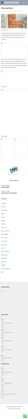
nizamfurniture (8, 323)
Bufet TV (3, 207)
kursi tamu (4, 244)
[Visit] (14, 169)
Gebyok (3, 220)
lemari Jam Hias (5, 251)
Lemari (3, 248)
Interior (3, 224)
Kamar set (3, 227)
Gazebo (3, 217)
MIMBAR (3, 265)
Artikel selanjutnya (5, 191)
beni (4, 11)
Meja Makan (20, 11)
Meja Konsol (4, 255)
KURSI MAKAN (4, 234)
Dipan (2, 213)
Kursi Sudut (4, 241)
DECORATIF (4, 210)
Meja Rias (3, 261)
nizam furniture (8, 340)
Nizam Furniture (16, 408)
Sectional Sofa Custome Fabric (9, 193)
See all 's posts (14, 180)
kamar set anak (5, 231)
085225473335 (8, 372)
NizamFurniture (8, 358)
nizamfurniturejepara (10, 394)
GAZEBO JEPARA (5, 187)
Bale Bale (3, 203)
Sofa (2, 272)
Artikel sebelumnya (5, 185)
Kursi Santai (4, 237)
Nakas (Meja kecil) (5, 268)
